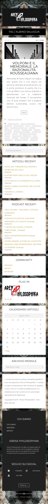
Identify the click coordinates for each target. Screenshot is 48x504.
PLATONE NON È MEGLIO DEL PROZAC (20, 175)
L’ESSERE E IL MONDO (13, 192)
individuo (37, 130)
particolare (24, 138)
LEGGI (24, 112)
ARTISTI (7, 268)
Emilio (6, 128)
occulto (7, 136)
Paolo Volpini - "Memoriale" (21, 136)
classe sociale (36, 126)
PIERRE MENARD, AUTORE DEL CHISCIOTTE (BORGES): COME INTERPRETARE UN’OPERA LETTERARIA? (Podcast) (22, 244)
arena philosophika (28, 124)
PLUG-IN (8, 299)
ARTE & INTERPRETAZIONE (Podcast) (19, 236)
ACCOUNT (43, 5)
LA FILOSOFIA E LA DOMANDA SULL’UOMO (22, 181)
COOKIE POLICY (37, 497)
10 (7, 334)
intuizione (8, 132)
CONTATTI (22, 5)
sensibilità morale (21, 140)
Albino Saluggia (13, 124)
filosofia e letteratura (18, 128)
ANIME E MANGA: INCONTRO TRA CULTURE (22, 186)
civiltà (27, 126)
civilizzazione (19, 126)
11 (12, 334)
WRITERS (8, 265)
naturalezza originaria (28, 134)
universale (34, 140)
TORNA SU (23, 485)
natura (15, 134)
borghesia (8, 126)
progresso (34, 138)
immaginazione (27, 130)
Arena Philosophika (15, 119)
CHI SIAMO (11, 425)
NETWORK (8, 272)
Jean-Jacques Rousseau (22, 132)
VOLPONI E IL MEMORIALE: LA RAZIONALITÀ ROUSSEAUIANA (24, 68)
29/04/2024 (7, 40)
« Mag (6, 351)
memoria (7, 134)
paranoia (15, 138)
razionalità (8, 140)
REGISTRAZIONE (32, 5)
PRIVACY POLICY (25, 497)
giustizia (17, 130)
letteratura (36, 132)
